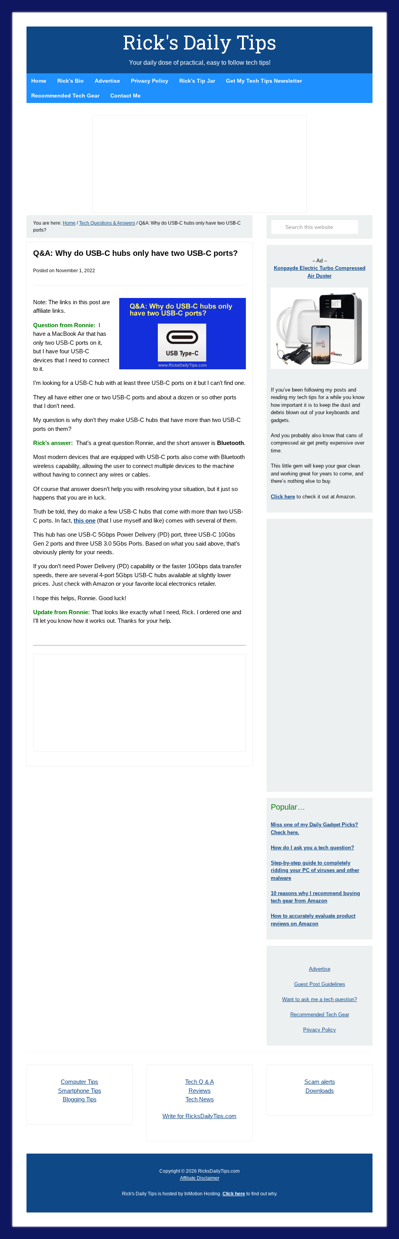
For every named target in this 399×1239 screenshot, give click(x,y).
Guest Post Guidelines (319, 984)
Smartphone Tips (79, 1090)
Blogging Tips (80, 1099)
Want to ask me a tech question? (319, 999)
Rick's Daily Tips (199, 42)
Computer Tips (79, 1081)
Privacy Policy (319, 1030)
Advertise (319, 969)
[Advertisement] (319, 655)
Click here (233, 1193)
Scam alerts (319, 1081)
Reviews (200, 1090)
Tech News (199, 1099)
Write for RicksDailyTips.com (199, 1116)
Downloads (319, 1090)
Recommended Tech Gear (319, 1014)
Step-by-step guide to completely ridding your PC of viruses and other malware (315, 870)
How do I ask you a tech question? (312, 848)
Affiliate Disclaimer (199, 1178)
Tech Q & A (199, 1081)
